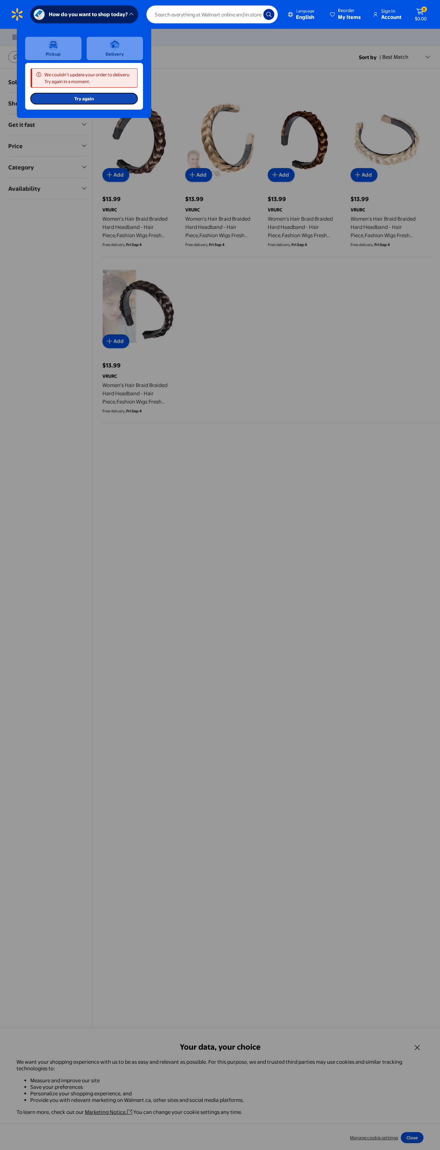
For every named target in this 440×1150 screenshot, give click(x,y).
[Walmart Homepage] (17, 14)
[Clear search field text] (253, 14)
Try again (84, 98)
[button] (346, 14)
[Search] (268, 14)
